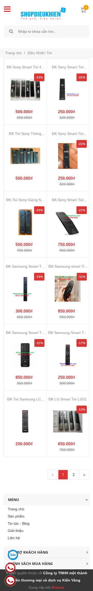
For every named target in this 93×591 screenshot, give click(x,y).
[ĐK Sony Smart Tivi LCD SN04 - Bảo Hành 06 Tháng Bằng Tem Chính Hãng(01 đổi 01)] (68, 156)
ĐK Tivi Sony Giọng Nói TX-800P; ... (25, 200)
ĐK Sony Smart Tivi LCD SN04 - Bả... (67, 134)
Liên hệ (14, 538)
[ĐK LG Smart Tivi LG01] (68, 422)
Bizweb (57, 587)
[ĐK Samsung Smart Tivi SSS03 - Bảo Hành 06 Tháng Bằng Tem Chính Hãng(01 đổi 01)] (25, 355)
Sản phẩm (16, 516)
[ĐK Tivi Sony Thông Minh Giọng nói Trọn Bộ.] (25, 156)
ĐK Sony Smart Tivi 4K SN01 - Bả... (25, 67)
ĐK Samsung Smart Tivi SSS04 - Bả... (67, 333)
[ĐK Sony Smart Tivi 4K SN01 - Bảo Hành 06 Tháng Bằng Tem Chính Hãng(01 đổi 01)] (25, 89)
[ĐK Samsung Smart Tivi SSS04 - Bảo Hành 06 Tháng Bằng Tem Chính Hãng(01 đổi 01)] (68, 355)
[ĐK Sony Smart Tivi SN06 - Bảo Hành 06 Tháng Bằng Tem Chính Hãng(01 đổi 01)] (68, 222)
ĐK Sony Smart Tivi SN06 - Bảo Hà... (67, 200)
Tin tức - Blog (18, 523)
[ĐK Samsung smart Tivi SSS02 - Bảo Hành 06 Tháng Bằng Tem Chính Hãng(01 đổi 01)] (68, 289)
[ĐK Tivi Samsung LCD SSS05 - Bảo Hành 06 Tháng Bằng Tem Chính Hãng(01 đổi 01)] (25, 422)
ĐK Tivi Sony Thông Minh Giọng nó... (25, 134)
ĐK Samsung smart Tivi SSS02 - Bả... (68, 266)
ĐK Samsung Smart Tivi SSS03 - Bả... (25, 333)
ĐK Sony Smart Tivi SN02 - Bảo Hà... (67, 67)
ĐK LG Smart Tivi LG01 (68, 399)
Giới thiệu (16, 531)
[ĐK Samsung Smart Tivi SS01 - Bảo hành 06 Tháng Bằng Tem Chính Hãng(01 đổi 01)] (25, 289)
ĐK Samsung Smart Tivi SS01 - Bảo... (25, 266)
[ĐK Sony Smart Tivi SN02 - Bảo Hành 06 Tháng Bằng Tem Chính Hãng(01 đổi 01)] (68, 89)
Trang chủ (16, 509)
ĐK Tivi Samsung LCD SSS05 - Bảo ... (25, 399)
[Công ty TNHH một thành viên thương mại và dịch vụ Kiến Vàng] (43, 13)
